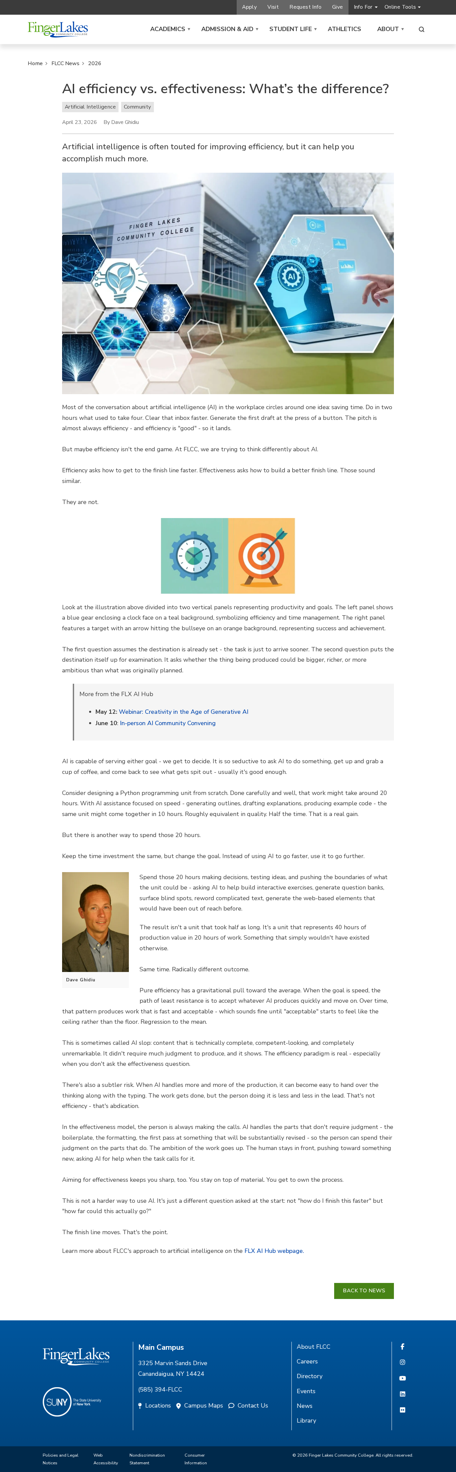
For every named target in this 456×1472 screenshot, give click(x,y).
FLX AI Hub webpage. (274, 1251)
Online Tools (400, 7)
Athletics (344, 29)
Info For (363, 7)
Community (137, 107)
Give (337, 7)
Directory (309, 1376)
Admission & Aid (227, 29)
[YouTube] (402, 1378)
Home (35, 63)
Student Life (290, 29)
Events (306, 1391)
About (388, 29)
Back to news (364, 1290)
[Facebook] (402, 1347)
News (304, 1406)
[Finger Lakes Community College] (58, 29)
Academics (167, 29)
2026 (94, 63)
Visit (273, 7)
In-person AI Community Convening (167, 723)
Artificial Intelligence (90, 107)
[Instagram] (402, 1362)
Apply (249, 7)
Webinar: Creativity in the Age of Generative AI (183, 712)
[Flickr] (402, 1410)
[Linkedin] (402, 1394)
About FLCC (313, 1347)
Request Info (305, 7)
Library (306, 1421)
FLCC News (65, 63)
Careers (307, 1361)
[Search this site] (421, 29)
